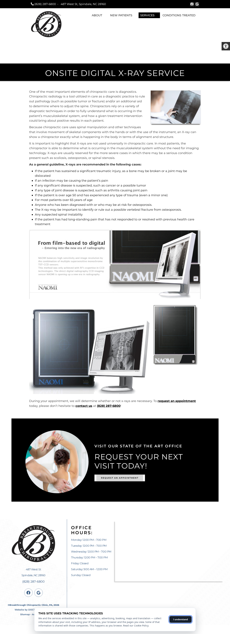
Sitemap (25, 614)
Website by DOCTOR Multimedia (33, 609)
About (97, 15)
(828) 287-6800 (45, 4)
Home (83, 15)
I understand (180, 619)
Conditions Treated (178, 15)
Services (147, 15)
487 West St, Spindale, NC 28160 (83, 4)
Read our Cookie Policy (135, 625)
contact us (83, 406)
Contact (192, 21)
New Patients (121, 15)
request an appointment (177, 401)
